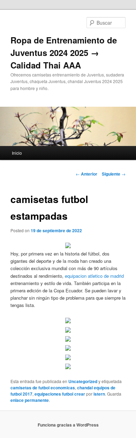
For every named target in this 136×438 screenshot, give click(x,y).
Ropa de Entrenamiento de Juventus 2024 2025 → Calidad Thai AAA (63, 52)
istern (99, 394)
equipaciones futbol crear (60, 394)
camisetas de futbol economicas (42, 387)
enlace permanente (29, 400)
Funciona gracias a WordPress (68, 425)
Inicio (17, 153)
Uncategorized (82, 381)
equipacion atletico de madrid (94, 276)
